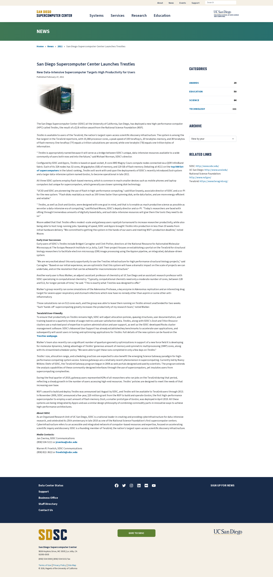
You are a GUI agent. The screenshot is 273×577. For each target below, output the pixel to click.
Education (162, 15)
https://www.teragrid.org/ (214, 181)
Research (139, 15)
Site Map (72, 565)
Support (44, 492)
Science (212, 100)
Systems (96, 15)
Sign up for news (222, 485)
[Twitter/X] (125, 486)
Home (40, 46)
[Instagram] (132, 486)
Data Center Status (51, 485)
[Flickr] (147, 486)
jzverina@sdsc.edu (66, 442)
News (50, 46)
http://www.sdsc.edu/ (207, 166)
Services (117, 15)
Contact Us (46, 510)
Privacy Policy (59, 565)
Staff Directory (48, 504)
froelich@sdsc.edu (66, 452)
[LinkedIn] (140, 486)
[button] (260, 569)
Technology (212, 109)
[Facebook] (117, 486)
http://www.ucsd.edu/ (216, 170)
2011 (60, 46)
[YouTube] (155, 486)
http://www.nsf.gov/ (200, 177)
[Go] (239, 2)
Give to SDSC (136, 533)
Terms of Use (45, 565)
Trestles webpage (47, 336)
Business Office (48, 498)
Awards (212, 83)
